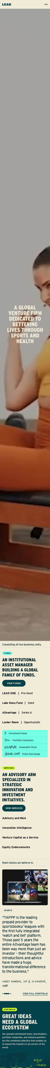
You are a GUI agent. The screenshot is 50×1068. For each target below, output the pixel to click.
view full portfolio (35, 993)
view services (13, 808)
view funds (14, 683)
